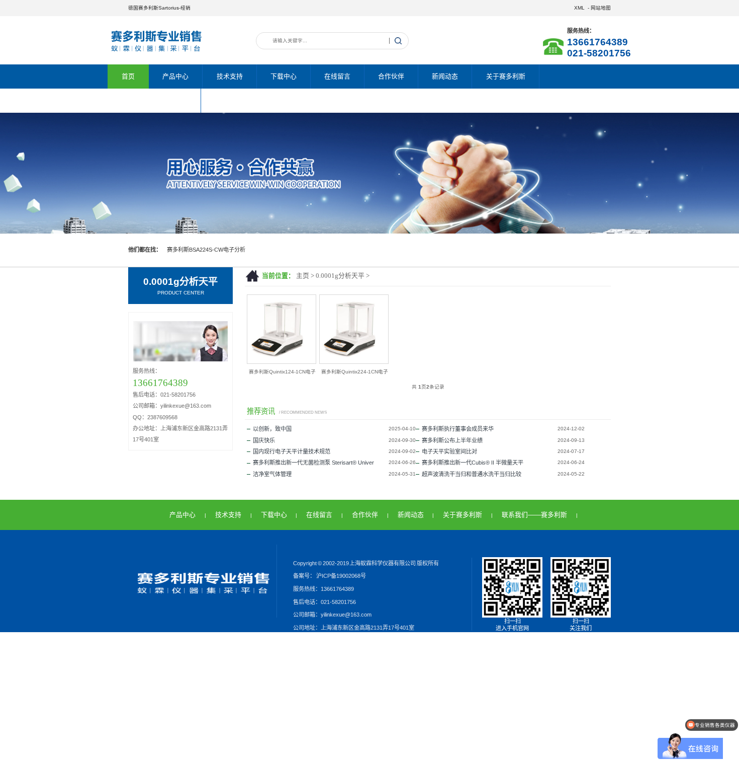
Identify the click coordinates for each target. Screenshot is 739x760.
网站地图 (601, 8)
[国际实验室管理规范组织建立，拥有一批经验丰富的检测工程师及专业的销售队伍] (369, 173)
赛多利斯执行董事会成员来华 (458, 429)
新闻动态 (445, 76)
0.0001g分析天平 (340, 275)
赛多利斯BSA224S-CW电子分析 (206, 250)
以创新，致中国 (272, 429)
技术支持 (230, 76)
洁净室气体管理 (272, 474)
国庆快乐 (264, 440)
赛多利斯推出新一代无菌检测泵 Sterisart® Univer (313, 463)
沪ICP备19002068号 (340, 576)
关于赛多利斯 (505, 76)
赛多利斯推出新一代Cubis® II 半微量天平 (472, 463)
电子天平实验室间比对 (449, 451)
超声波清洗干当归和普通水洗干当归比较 (471, 474)
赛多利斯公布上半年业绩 (452, 440)
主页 (302, 275)
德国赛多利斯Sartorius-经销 (159, 8)
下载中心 (283, 76)
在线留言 (337, 76)
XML (579, 8)
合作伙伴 (391, 76)
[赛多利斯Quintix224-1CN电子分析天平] (354, 361)
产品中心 (175, 76)
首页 (128, 76)
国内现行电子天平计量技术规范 (291, 451)
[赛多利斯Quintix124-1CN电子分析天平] (281, 361)
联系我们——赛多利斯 (154, 100)
